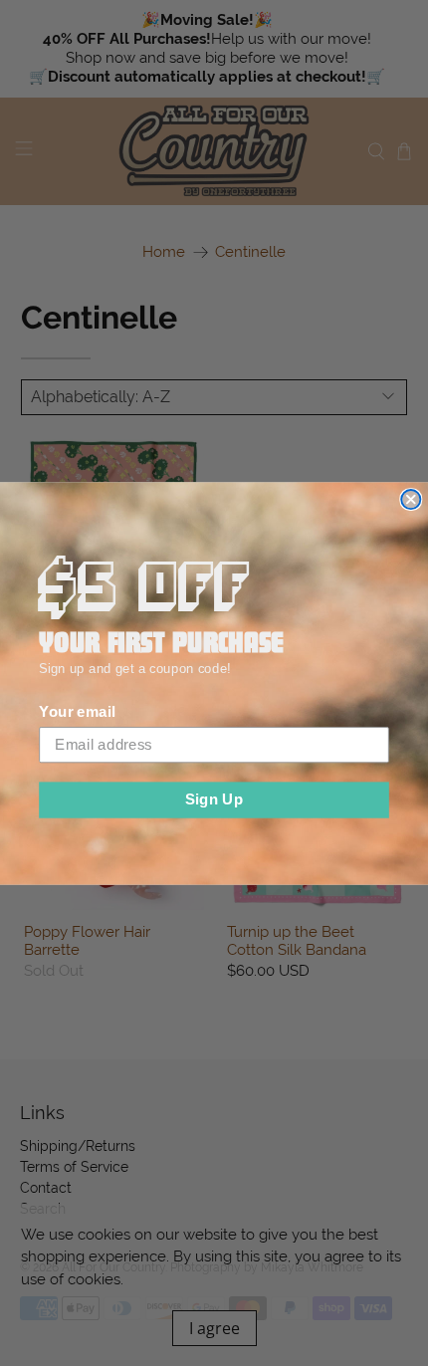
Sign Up (214, 798)
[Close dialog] (410, 499)
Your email (76, 712)
